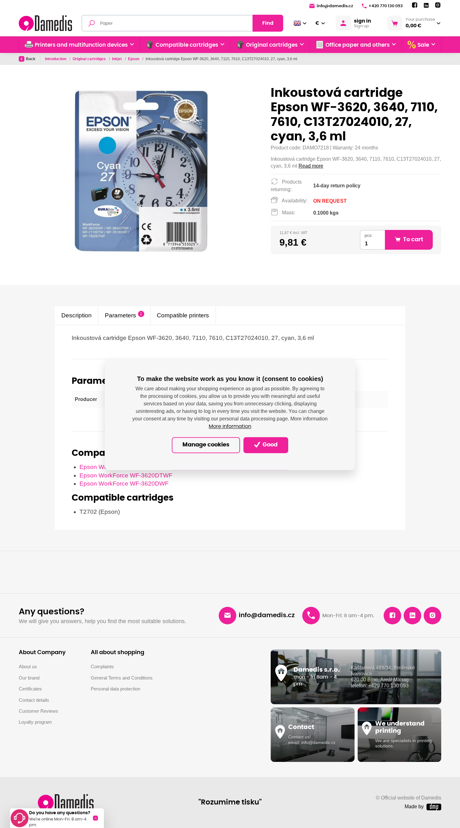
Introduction (56, 59)
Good (269, 445)
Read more (311, 166)
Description (76, 315)
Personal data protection (115, 688)
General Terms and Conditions (122, 677)
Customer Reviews (38, 711)
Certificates (30, 688)
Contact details (34, 700)
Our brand (29, 677)
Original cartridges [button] (272, 45)
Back (30, 59)
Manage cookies (205, 445)
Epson (134, 59)
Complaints (102, 666)
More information (230, 426)
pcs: (369, 235)
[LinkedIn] (426, 5)
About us (28, 666)
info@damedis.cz (335, 6)
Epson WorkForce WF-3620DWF (124, 483)
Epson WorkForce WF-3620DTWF (125, 475)
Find (267, 23)
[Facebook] (414, 5)
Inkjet (117, 59)
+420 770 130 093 (386, 6)
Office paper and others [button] (357, 45)
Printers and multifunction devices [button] (81, 45)
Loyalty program (35, 722)
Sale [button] (423, 45)
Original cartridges (90, 59)
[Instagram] (437, 5)
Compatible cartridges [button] (187, 45)
